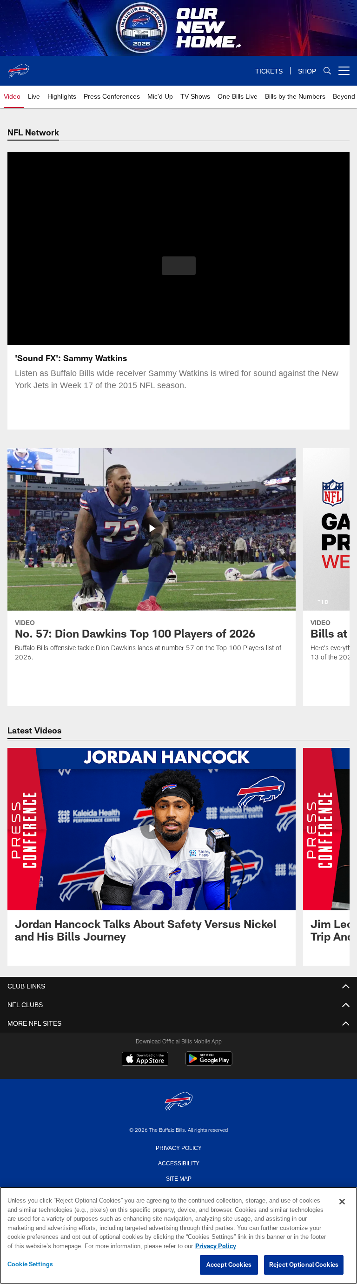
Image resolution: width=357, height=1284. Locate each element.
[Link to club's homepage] (18, 67)
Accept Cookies (228, 1265)
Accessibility (178, 1162)
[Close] (342, 1202)
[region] (178, 1235)
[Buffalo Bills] (178, 1102)
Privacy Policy (178, 1147)
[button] (178, 265)
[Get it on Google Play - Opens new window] (209, 1063)
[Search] (327, 71)
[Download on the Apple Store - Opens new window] (145, 1060)
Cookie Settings (30, 1264)
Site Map (178, 1178)
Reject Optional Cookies (303, 1265)
